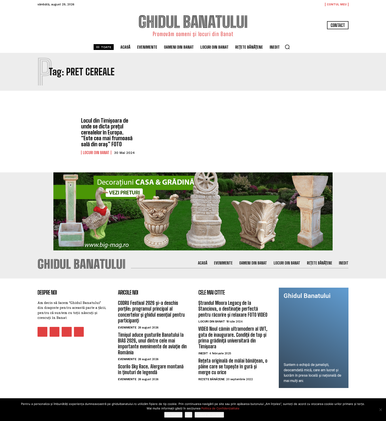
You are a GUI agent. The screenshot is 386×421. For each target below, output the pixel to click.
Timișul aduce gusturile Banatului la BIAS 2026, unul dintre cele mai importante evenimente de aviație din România (152, 343)
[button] (287, 46)
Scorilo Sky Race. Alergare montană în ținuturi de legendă (151, 369)
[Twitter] (66, 332)
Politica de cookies (209, 415)
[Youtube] (79, 332)
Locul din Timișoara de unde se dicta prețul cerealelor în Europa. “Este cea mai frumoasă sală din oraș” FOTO (106, 132)
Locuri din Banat (96, 153)
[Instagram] (54, 332)
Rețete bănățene (211, 379)
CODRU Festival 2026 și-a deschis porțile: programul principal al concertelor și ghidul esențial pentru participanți (151, 312)
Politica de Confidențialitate (220, 408)
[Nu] (380, 409)
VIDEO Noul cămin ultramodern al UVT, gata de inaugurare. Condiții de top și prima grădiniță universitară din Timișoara (232, 337)
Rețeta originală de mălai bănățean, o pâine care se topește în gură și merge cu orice (232, 367)
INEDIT (203, 353)
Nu (189, 415)
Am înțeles (173, 415)
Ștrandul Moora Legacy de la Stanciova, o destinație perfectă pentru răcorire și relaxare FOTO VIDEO (232, 309)
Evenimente (127, 327)
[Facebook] (42, 332)
